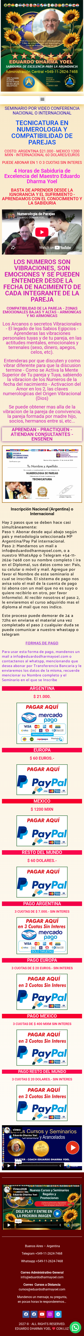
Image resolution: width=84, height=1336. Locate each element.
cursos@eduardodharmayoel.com (42, 1289)
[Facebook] (25, 1314)
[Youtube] (42, 1314)
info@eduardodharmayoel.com (42, 1277)
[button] (42, 99)
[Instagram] (50, 1314)
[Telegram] (58, 1314)
